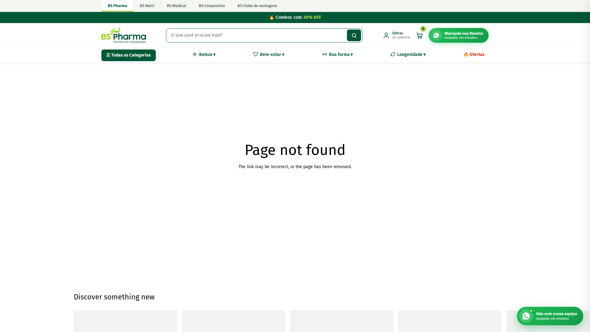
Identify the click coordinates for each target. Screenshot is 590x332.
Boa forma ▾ (341, 54)
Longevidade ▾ (411, 54)
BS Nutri (147, 5)
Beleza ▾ (207, 54)
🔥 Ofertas (474, 54)
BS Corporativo (212, 5)
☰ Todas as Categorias (128, 55)
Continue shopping (295, 189)
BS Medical (176, 5)
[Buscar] (354, 35)
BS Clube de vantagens (257, 5)
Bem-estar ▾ (272, 54)
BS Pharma (117, 5)
